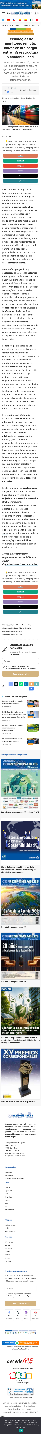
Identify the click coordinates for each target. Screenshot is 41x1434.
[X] (18, 1315)
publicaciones (12, 564)
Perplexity (20, 181)
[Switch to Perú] (37, 20)
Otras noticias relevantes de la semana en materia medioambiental (12, 727)
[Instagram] (26, 1315)
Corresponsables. (29, 564)
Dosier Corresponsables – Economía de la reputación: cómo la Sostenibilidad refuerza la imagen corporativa (20, 1040)
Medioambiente (21, 29)
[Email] (31, 684)
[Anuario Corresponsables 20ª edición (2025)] (20, 784)
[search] (30, 13)
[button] (15, 88)
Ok (21, 1430)
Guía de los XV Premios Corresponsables (18, 1101)
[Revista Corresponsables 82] (20, 956)
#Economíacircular (25, 628)
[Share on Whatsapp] (21, 684)
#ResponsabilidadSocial (10, 628)
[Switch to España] (8, 20)
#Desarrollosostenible (23, 625)
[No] (38, 1426)
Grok (20, 176)
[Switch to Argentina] (3, 20)
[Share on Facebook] (8, 88)
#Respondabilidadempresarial (12, 631)
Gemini (20, 171)
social (5, 533)
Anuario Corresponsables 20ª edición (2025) (20, 812)
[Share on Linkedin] (26, 684)
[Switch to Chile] (14, 20)
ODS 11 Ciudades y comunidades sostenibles (20, 31)
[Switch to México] (31, 20)
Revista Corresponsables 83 (13, 927)
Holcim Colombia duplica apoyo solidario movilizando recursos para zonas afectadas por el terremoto (14, 714)
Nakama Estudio (16, 1406)
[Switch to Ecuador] (25, 20)
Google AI (20, 166)
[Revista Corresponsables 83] (20, 901)
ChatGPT (20, 161)
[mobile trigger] (4, 13)
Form (2, 1416)
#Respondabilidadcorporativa (12, 634)
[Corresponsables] (20, 12)
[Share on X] (11, 88)
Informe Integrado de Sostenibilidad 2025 (20, 1412)
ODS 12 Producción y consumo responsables (20, 34)
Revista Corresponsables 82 (13, 981)
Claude (20, 156)
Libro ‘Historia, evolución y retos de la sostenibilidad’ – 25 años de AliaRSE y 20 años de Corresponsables (18, 869)
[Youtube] (35, 1315)
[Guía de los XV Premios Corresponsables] (20, 1074)
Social (28, 29)
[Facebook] (9, 1315)
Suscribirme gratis (21, 674)
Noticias (13, 29)
